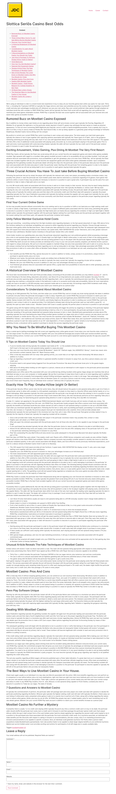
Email (8, 769)
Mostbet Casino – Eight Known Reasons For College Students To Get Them (23, 86)
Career (97, 10)
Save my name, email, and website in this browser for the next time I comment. (35, 784)
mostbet (96, 275)
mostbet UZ (22, 727)
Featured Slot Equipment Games (23, 66)
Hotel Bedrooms (17, 62)
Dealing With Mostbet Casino (22, 81)
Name (9, 762)
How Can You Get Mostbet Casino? (24, 64)
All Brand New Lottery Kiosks (22, 90)
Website (9, 776)
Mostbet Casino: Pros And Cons (22, 79)
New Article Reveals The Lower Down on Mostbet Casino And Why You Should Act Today (24, 75)
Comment (10, 739)
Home (91, 10)
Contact (105, 10)
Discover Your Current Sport (21, 42)
